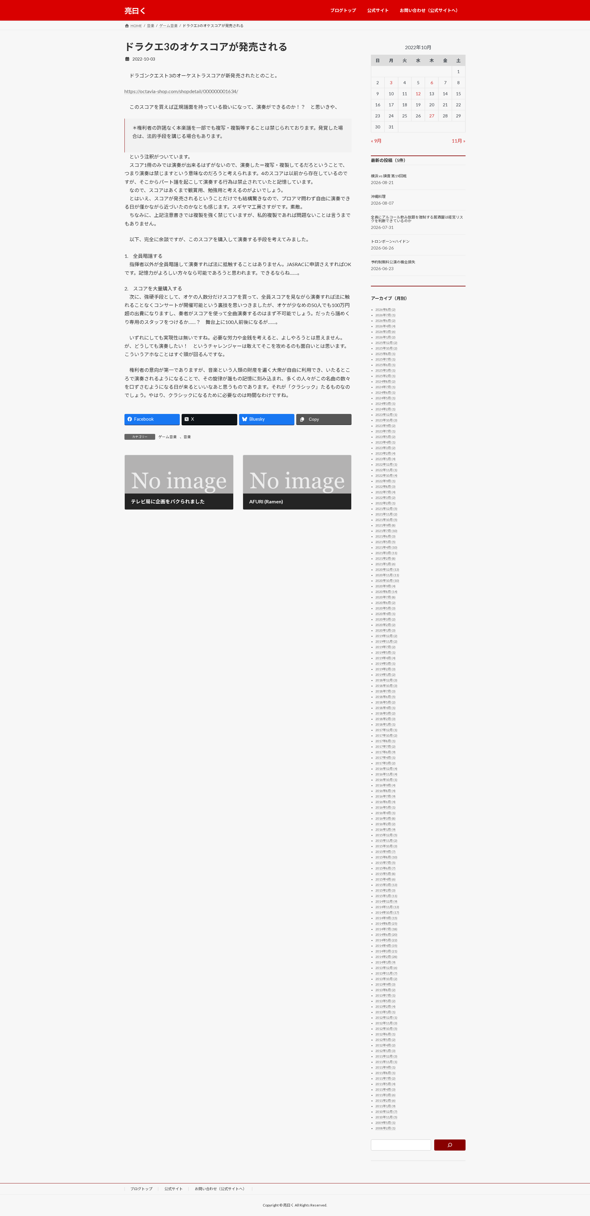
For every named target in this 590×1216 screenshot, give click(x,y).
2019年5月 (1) (385, 652)
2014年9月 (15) (386, 918)
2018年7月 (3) (385, 691)
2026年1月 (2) (385, 337)
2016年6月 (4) (385, 802)
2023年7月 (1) (385, 431)
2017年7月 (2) (385, 746)
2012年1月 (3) (385, 1051)
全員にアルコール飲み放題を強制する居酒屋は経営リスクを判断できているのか (417, 219)
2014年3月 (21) (386, 951)
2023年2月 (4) (385, 453)
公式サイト (173, 1188)
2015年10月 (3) (386, 846)
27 (431, 115)
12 (418, 93)
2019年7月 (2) (385, 647)
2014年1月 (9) (385, 962)
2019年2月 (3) (385, 669)
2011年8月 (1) (385, 1073)
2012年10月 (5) (386, 1028)
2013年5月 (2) (385, 1001)
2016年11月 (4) (386, 774)
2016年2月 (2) (385, 824)
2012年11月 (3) (386, 1023)
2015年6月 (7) (385, 868)
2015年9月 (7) (385, 851)
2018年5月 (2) (385, 702)
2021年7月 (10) (386, 531)
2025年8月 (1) (385, 354)
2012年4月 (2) (385, 1045)
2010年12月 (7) (386, 1111)
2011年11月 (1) (386, 1062)
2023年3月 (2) (385, 448)
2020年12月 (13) (387, 569)
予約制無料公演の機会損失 (393, 262)
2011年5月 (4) (385, 1084)
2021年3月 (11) (386, 553)
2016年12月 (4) (386, 768)
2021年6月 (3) (385, 536)
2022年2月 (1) (385, 503)
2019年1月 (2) (385, 674)
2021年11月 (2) (386, 514)
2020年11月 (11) (387, 575)
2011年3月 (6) (385, 1095)
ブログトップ (141, 1188)
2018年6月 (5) (385, 697)
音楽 (187, 437)
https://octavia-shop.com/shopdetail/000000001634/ (181, 91)
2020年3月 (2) (385, 619)
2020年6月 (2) (385, 602)
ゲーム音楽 (167, 437)
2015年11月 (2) (386, 840)
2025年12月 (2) (386, 342)
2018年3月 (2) (385, 713)
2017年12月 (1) (386, 730)
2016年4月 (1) (385, 813)
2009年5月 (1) (385, 1122)
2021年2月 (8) (385, 558)
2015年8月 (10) (386, 857)
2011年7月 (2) (385, 1078)
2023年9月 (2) (385, 425)
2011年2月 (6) (385, 1100)
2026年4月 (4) (385, 326)
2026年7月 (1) (385, 315)
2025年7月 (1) (385, 359)
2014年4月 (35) (386, 945)
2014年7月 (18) (386, 929)
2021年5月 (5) (385, 542)
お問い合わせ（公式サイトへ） (220, 1188)
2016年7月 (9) (385, 796)
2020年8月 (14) (386, 591)
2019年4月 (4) (385, 658)
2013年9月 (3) (385, 984)
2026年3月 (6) (385, 331)
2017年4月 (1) (385, 757)
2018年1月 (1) (385, 724)
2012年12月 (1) (386, 1017)
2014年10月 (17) (387, 912)
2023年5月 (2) (385, 437)
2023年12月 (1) (386, 414)
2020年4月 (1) (385, 614)
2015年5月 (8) (385, 874)
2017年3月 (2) (385, 763)
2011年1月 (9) (385, 1106)
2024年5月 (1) (385, 398)
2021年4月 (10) (386, 547)
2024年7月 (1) (385, 387)
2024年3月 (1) (385, 403)
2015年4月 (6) (385, 879)
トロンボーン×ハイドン (390, 241)
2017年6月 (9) (385, 752)
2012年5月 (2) (385, 1039)
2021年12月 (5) (386, 508)
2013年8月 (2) (385, 990)
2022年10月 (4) (386, 475)
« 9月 (376, 141)
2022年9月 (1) (385, 481)
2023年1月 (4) (385, 459)
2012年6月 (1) (385, 1034)
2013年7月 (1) (385, 995)
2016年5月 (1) (385, 807)
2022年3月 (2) (385, 497)
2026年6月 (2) (385, 320)
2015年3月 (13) (386, 885)
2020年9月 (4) (385, 586)
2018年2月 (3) (385, 719)
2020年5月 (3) (385, 608)
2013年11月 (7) (386, 973)
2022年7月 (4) (385, 492)
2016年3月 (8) (385, 818)
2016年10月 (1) (386, 779)
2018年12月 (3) (386, 680)
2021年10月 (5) (386, 519)
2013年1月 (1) (385, 1012)
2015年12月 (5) (386, 835)
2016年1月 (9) (385, 829)
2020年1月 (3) (385, 630)
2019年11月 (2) (386, 641)
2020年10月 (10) (387, 580)
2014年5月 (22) (386, 940)
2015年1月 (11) (386, 896)
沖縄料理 (378, 197)
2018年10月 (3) (386, 685)
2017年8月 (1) (385, 741)
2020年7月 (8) (385, 597)
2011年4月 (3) (385, 1089)
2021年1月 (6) (385, 564)
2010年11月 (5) (386, 1117)
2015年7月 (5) (385, 862)
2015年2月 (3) (385, 890)
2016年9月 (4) (385, 785)
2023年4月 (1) (385, 442)
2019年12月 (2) (386, 636)
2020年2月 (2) (385, 625)
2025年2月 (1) (385, 376)
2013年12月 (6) (386, 968)
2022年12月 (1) (386, 464)
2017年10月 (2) (386, 735)
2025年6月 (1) (385, 365)
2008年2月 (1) (385, 1128)
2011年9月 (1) (385, 1067)
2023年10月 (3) (386, 420)
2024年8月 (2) (385, 381)
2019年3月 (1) (385, 663)
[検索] (450, 1145)
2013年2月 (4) (385, 1006)
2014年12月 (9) (386, 901)
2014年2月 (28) (386, 956)
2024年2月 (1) (385, 409)
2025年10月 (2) (386, 348)
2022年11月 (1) (386, 470)
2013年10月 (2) (386, 979)
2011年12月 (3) (386, 1056)
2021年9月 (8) (385, 525)
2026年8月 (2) (385, 309)
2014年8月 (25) (386, 923)
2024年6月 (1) (385, 392)
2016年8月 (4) (385, 791)
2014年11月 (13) (387, 907)
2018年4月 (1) (385, 708)
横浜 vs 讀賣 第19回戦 (389, 176)
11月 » (459, 141)
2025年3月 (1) (385, 370)
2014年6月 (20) (386, 934)
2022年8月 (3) (385, 486)
